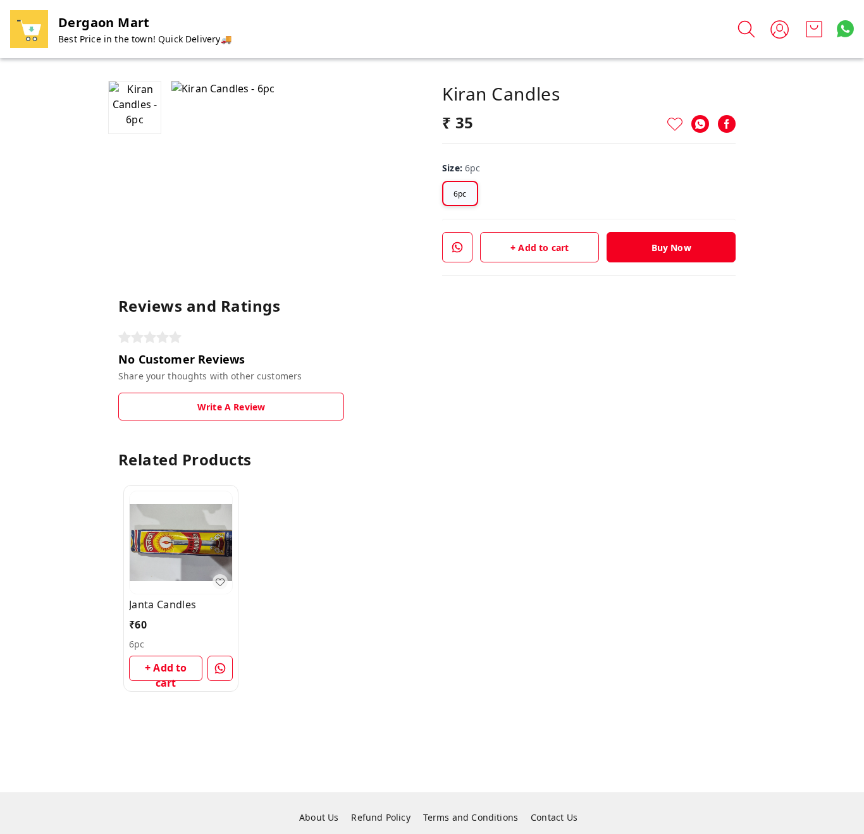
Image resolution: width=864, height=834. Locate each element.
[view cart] (814, 29)
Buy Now (671, 248)
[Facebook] (727, 124)
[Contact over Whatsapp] (845, 28)
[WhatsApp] (700, 124)
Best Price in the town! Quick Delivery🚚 (144, 39)
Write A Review (231, 407)
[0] (814, 29)
